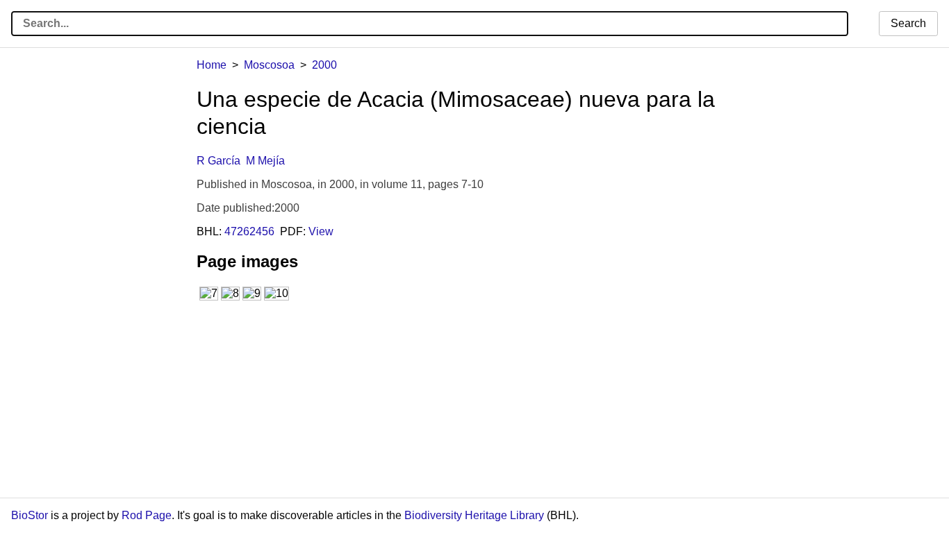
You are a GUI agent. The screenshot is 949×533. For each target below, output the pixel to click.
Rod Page (147, 515)
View (320, 231)
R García (218, 161)
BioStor (29, 515)
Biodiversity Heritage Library (474, 515)
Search (908, 23)
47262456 (249, 231)
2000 (324, 65)
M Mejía (265, 161)
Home (211, 65)
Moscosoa (269, 65)
